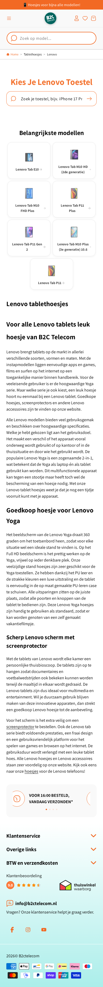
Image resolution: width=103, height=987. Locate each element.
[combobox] (51, 38)
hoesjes (31, 771)
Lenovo (52, 54)
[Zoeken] (89, 98)
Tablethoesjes (33, 54)
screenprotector (20, 726)
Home (14, 54)
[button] (9, 18)
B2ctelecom (29, 956)
